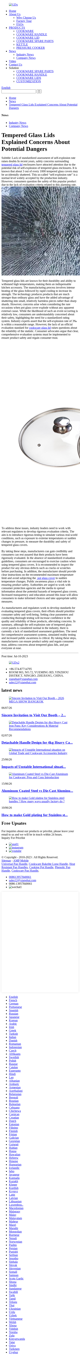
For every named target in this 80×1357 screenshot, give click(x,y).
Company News (26, 57)
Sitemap (6, 860)
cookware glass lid (40, 327)
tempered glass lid (12, 164)
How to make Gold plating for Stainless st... (34, 815)
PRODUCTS (17, 27)
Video (12, 61)
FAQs (19, 24)
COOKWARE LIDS (28, 78)
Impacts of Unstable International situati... (33, 767)
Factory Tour (24, 21)
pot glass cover (46, 578)
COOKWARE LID (27, 37)
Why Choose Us (26, 17)
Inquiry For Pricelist (13, 837)
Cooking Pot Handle (41, 867)
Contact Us (15, 64)
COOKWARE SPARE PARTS (35, 41)
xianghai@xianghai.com (23, 679)
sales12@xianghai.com (22, 682)
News (12, 51)
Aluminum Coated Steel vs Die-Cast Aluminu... (37, 791)
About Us (14, 14)
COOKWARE (25, 31)
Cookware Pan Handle (25, 870)
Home (12, 10)
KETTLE (22, 44)
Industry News (25, 54)
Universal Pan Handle (14, 863)
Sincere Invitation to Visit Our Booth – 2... (33, 715)
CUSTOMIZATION (28, 81)
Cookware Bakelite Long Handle (48, 863)
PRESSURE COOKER (30, 47)
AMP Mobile (21, 860)
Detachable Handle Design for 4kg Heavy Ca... (37, 742)
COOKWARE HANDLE (31, 34)
